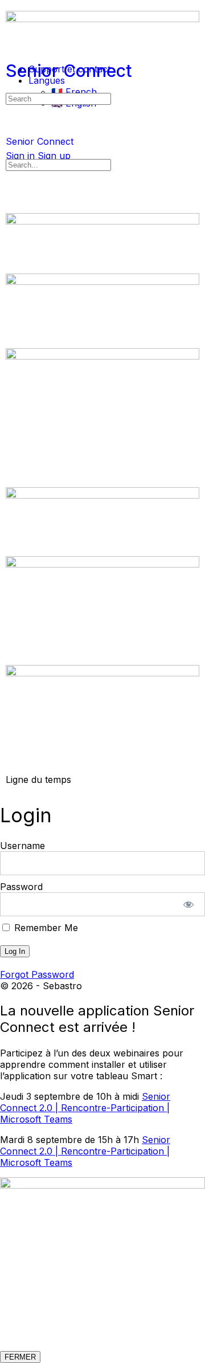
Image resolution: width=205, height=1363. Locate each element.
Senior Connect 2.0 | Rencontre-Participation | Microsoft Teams (85, 1108)
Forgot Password (37, 974)
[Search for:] (58, 98)
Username (22, 845)
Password (21, 886)
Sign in (20, 155)
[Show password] (189, 904)
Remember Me (44, 927)
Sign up (54, 155)
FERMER (20, 1357)
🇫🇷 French (74, 91)
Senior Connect (69, 70)
